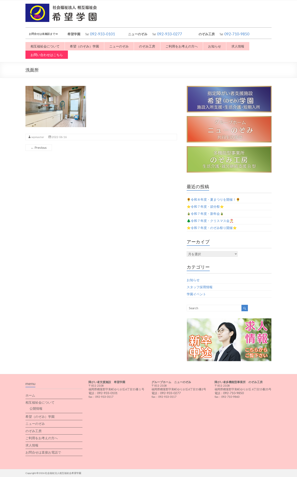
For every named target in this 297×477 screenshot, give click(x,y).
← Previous (39, 147)
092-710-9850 (236, 34)
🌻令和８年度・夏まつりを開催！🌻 (213, 199)
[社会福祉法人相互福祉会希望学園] (62, 5)
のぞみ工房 (147, 46)
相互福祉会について (45, 46)
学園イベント (196, 294)
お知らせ (214, 46)
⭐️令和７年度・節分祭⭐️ (205, 206)
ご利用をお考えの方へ (181, 46)
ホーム (30, 395)
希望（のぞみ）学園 (84, 46)
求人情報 (237, 46)
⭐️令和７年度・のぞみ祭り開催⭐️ (212, 228)
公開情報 (35, 408)
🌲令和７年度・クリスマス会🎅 (210, 221)
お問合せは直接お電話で (43, 452)
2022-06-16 (59, 137)
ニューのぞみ (119, 46)
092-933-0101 (102, 34)
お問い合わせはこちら (47, 55)
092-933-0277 (169, 34)
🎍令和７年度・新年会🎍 (205, 213)
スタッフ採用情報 (200, 287)
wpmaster (37, 137)
